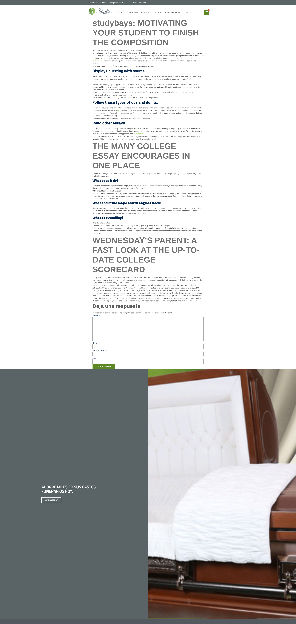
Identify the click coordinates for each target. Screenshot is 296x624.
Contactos (132, 12)
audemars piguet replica (141, 95)
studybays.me (97, 61)
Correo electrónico (99, 350)
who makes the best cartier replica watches (115, 63)
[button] (188, 12)
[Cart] (206, 12)
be (118, 110)
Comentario (97, 315)
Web (94, 358)
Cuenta (187, 12)
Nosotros (146, 12)
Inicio (120, 12)
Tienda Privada (172, 12)
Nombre (96, 343)
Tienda (158, 12)
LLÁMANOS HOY (51, 500)
